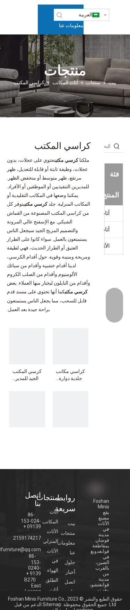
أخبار (70, 572)
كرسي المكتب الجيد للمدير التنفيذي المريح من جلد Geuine (27, 375)
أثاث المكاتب (107, 229)
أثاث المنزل (107, 213)
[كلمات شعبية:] (59, 15)
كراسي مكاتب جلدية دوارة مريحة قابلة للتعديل (70, 375)
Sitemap (52, 604)
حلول (69, 562)
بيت (71, 523)
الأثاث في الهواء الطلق (107, 246)
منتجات (68, 533)
